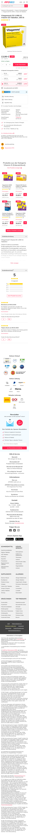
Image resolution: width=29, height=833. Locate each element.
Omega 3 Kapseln (5, 588)
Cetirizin (17, 586)
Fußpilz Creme (19, 611)
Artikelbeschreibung (7, 236)
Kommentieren (4, 311)
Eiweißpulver (4, 580)
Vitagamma (18, 117)
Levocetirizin (19, 588)
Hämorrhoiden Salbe (21, 561)
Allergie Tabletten (20, 580)
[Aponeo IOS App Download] (10, 539)
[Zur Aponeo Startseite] (9, 2)
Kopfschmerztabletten (6, 550)
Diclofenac (3, 556)
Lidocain (18, 568)
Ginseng (3, 592)
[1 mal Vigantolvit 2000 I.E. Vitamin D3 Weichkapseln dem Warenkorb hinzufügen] (11, 194)
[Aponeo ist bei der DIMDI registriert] (22, 361)
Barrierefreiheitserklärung (14, 630)
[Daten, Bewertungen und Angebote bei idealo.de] (22, 367)
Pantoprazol (18, 609)
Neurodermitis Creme (21, 604)
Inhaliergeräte (4, 613)
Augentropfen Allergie (21, 582)
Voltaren (18, 559)
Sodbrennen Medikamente (19, 554)
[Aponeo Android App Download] (19, 539)
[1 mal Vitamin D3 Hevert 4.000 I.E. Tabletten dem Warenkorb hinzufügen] (25, 194)
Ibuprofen (3, 559)
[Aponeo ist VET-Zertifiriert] (7, 367)
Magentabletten (19, 566)
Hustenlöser (4, 604)
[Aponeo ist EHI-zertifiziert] (15, 360)
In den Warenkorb (20, 64)
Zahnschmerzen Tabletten (5, 567)
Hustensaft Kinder (5, 617)
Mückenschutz (19, 613)
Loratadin (18, 590)
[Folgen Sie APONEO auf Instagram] (18, 530)
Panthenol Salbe (20, 615)
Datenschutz (8, 628)
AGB (8, 624)
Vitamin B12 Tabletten (6, 586)
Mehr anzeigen (14, 263)
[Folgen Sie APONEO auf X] (14, 530)
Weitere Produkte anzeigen (14, 230)
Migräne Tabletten (5, 552)
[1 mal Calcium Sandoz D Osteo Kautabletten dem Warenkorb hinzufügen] (11, 222)
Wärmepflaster (19, 552)
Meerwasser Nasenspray (7, 611)
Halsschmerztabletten (6, 606)
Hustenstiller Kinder (6, 615)
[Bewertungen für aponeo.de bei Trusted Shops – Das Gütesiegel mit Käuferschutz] (7, 360)
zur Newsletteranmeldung (14, 448)
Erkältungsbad (4, 609)
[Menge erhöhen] (10, 64)
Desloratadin (19, 592)
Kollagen (3, 584)
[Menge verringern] (3, 64)
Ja (3, 319)
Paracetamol (4, 561)
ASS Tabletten (4, 554)
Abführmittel (19, 564)
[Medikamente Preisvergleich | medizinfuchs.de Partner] (6, 373)
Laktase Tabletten (5, 590)
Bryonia (17, 617)
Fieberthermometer (20, 602)
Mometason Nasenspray (21, 584)
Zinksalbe (18, 606)
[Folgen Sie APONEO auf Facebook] (10, 530)
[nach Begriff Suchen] (26, 5)
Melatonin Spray (5, 582)
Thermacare (18, 557)
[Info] (26, 92)
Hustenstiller (4, 602)
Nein (9, 319)
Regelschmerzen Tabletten (5, 563)
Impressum (21, 626)
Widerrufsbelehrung (17, 624)
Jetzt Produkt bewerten (14, 296)
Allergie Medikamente (21, 578)
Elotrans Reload (5, 578)
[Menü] (2, 2)
